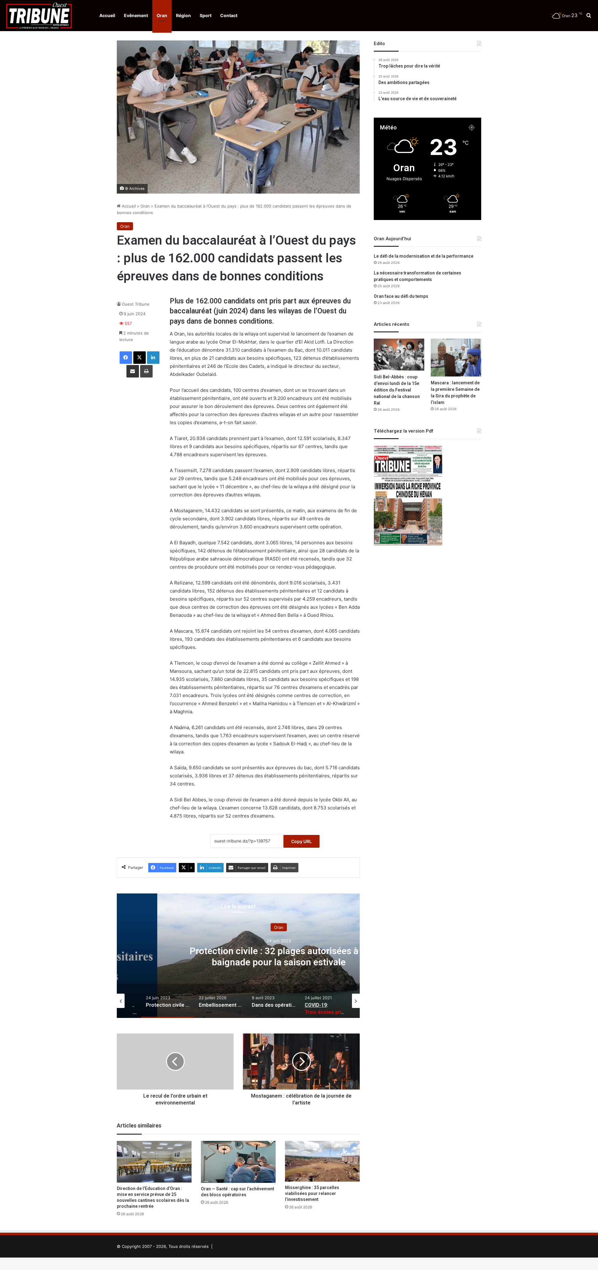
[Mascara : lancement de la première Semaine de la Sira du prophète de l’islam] (456, 358)
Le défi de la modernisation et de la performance (423, 256)
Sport (205, 15)
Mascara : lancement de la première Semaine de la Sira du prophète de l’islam (455, 393)
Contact (228, 15)
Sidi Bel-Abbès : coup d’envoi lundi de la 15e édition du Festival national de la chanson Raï (397, 390)
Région (183, 15)
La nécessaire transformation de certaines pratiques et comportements (417, 276)
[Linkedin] (153, 357)
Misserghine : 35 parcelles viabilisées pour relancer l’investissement (312, 1193)
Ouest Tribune (136, 304)
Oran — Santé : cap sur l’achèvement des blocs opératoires (237, 1192)
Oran (162, 15)
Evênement (136, 15)
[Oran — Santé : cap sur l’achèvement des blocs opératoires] (238, 1162)
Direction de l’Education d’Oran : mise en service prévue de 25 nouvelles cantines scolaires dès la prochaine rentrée (153, 1197)
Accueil (107, 15)
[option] (238, 955)
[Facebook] (126, 357)
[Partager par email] (132, 371)
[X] (139, 357)
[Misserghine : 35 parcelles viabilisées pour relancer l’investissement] (322, 1161)
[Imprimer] (146, 371)
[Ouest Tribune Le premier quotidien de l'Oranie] (39, 16)
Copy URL (301, 841)
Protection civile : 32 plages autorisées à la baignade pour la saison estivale (238, 956)
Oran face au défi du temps (401, 296)
